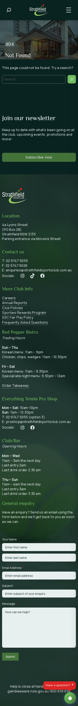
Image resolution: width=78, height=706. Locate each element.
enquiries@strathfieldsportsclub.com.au (39, 270)
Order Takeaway (15, 385)
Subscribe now (39, 157)
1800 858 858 (60, 691)
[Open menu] (68, 10)
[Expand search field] (8, 10)
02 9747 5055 (17, 260)
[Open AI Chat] (70, 698)
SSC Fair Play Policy (17, 317)
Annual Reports (14, 302)
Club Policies (12, 307)
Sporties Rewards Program (24, 312)
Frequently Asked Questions (25, 322)
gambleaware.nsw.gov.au (28, 691)
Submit (10, 657)
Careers (9, 298)
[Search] (72, 79)
